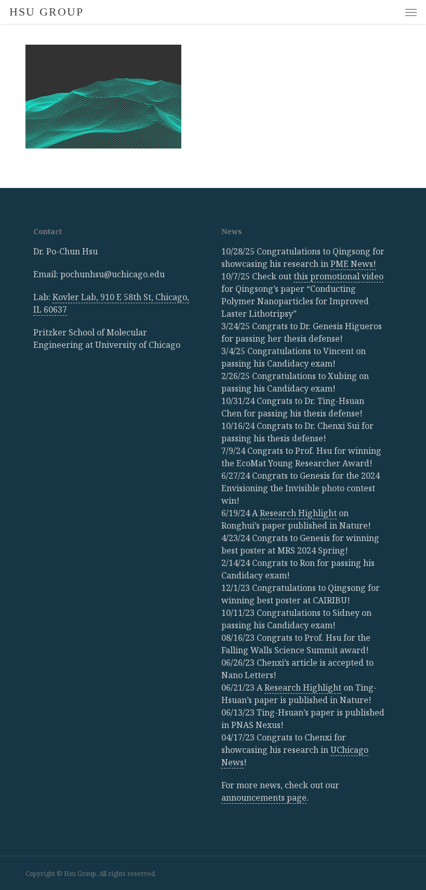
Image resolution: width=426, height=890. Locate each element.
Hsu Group (46, 12)
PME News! (353, 263)
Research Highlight (298, 513)
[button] (411, 12)
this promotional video (338, 276)
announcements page (264, 797)
